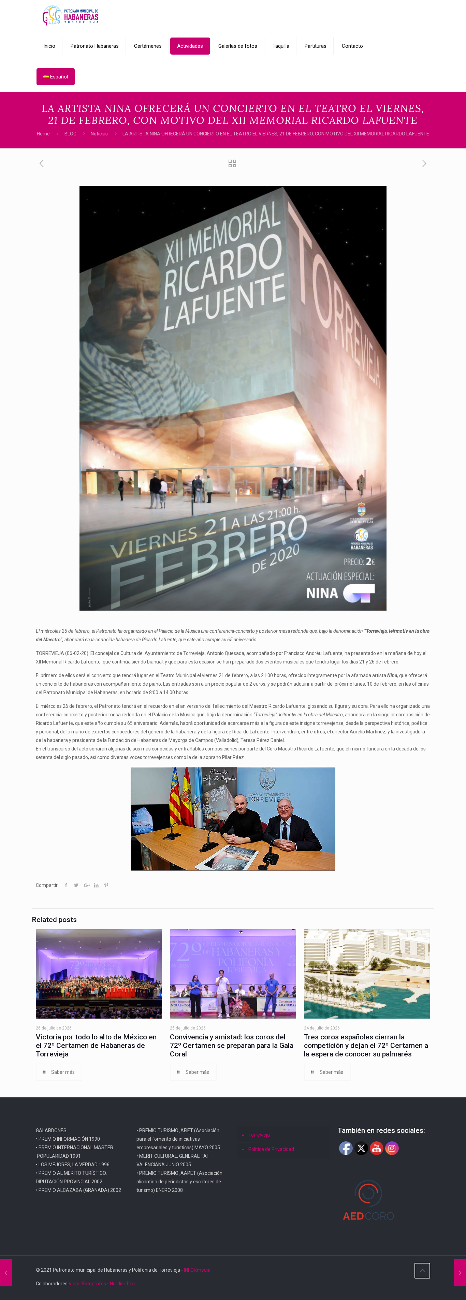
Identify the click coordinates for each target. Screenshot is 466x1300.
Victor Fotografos (87, 1283)
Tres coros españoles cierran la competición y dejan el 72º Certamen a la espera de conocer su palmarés (366, 1045)
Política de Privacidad (271, 1149)
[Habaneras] (70, 15)
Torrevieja (259, 1135)
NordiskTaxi (122, 1283)
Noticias (99, 133)
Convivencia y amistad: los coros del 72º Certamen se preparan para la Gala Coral (231, 1045)
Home (43, 133)
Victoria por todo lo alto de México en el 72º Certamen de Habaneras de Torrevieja (96, 1045)
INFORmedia (197, 1270)
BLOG (70, 133)
